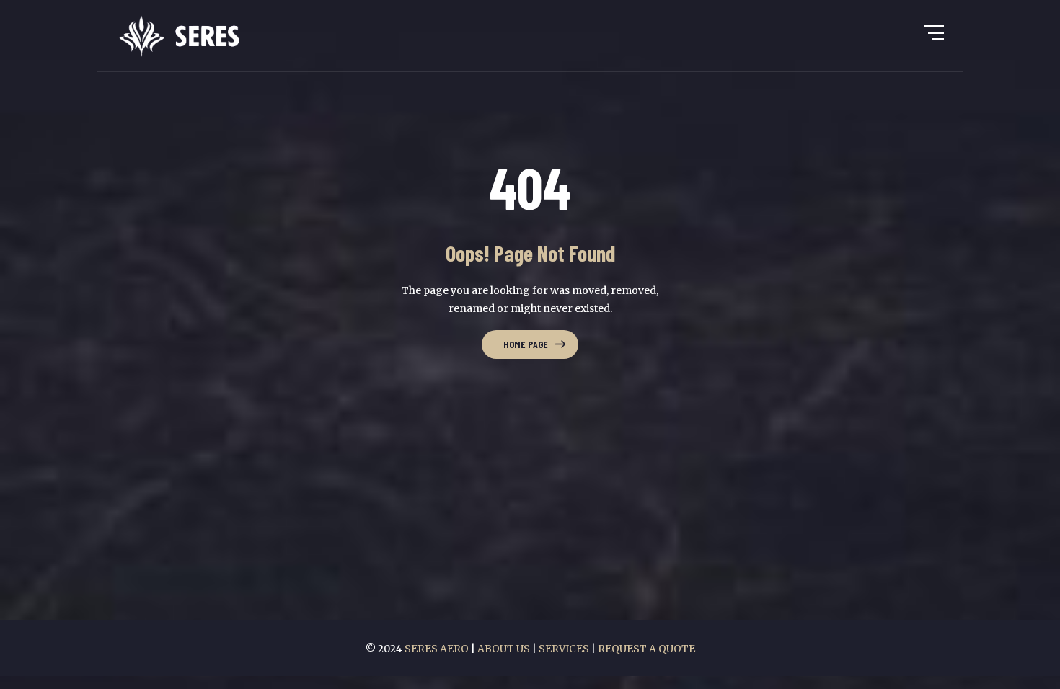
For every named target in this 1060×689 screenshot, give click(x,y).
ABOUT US (503, 648)
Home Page (525, 344)
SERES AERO (438, 648)
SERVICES (564, 648)
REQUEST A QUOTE (646, 648)
